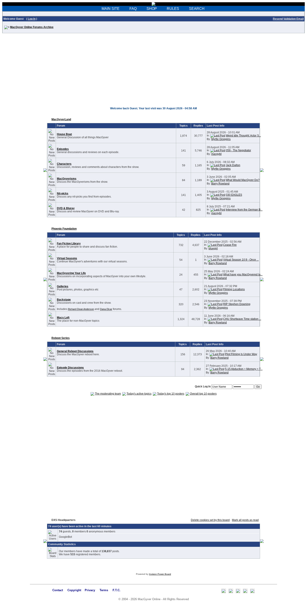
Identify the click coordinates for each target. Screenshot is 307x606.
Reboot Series (60, 338)
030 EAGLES (234, 194)
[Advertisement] (153, 72)
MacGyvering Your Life (71, 273)
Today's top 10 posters (170, 393)
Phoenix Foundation (64, 228)
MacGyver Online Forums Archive (31, 27)
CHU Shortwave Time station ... (242, 319)
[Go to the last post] (217, 135)
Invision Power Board (160, 574)
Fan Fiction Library (69, 243)
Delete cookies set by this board (210, 520)
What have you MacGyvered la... (243, 274)
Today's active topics (139, 393)
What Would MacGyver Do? (243, 180)
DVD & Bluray (66, 208)
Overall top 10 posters (203, 393)
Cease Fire (230, 244)
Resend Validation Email (288, 18)
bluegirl (213, 248)
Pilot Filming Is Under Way (241, 354)
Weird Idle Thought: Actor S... (243, 135)
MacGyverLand (61, 119)
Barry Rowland (220, 183)
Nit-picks (62, 193)
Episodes (63, 149)
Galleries (62, 286)
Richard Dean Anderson (81, 309)
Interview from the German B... (244, 209)
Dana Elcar (106, 309)
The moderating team (108, 393)
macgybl (216, 154)
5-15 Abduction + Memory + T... (244, 369)
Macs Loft (63, 317)
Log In (32, 18)
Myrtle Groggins (221, 139)
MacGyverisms (66, 178)
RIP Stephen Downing (236, 304)
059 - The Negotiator (238, 150)
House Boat (64, 134)
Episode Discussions (70, 367)
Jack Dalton (233, 165)
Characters (64, 163)
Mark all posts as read (245, 520)
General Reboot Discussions (75, 351)
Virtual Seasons (67, 258)
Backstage (64, 299)
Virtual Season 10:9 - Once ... (241, 259)
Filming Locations (234, 289)
